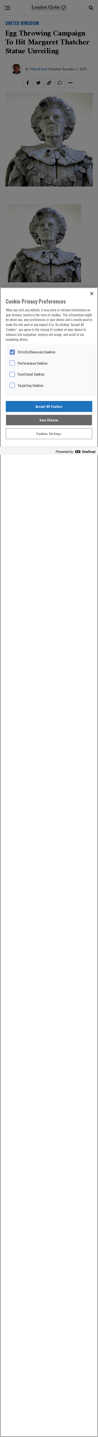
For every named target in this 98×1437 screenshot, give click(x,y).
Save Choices (49, 420)
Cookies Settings (48, 433)
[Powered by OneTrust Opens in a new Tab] (75, 451)
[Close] (91, 293)
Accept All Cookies (49, 406)
